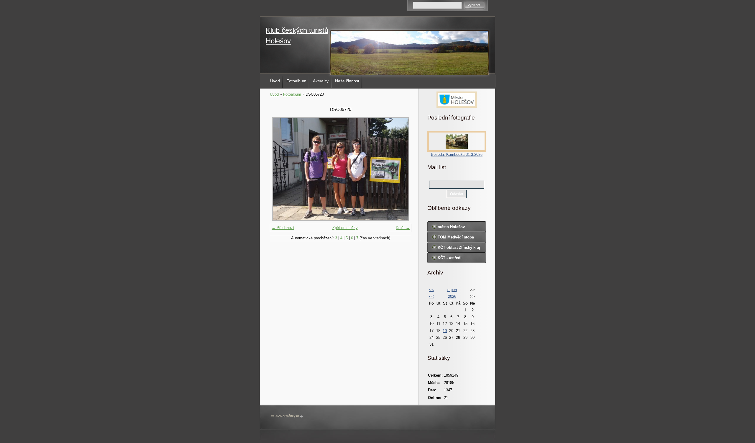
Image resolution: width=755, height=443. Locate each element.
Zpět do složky (345, 227)
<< (431, 289)
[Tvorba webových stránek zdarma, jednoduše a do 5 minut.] (302, 416)
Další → (403, 227)
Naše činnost (347, 81)
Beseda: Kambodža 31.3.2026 (456, 154)
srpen (452, 289)
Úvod (275, 81)
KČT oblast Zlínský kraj (459, 247)
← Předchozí (283, 227)
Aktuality (321, 81)
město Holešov (451, 227)
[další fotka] (401, 169)
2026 (452, 296)
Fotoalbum (296, 81)
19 (445, 330)
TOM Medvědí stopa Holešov (456, 238)
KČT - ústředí (450, 258)
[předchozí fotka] (279, 169)
